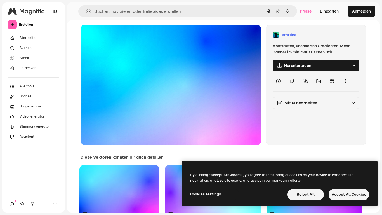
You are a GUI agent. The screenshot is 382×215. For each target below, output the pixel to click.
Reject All (306, 194)
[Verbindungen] (12, 203)
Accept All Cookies (349, 194)
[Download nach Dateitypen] (353, 65)
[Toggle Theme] (32, 203)
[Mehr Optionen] (345, 81)
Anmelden (361, 11)
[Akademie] (22, 203)
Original (116, 35)
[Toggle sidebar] (54, 11)
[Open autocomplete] (86, 11)
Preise (306, 11)
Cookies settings (205, 194)
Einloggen (329, 11)
